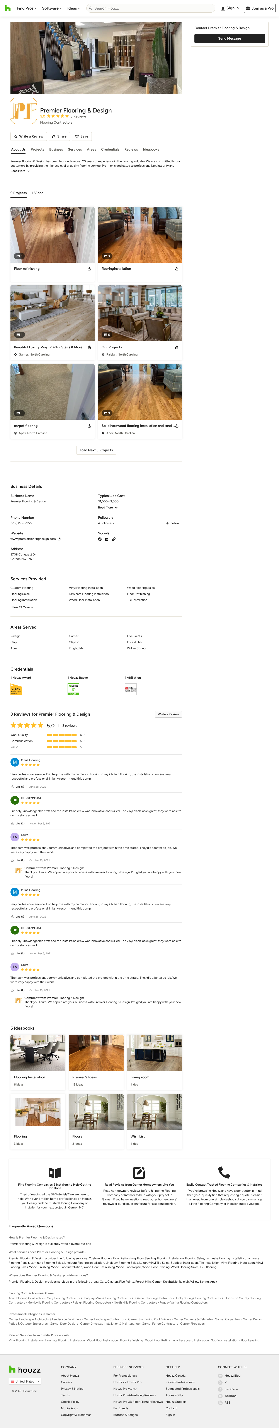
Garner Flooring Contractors (154, 1298)
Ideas (72, 8)
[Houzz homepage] (7, 8)
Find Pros (25, 8)
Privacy (66, 1389)
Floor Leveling (249, 1340)
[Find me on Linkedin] (107, 539)
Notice (78, 1389)
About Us (18, 149)
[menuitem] (26, 8)
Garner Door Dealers (64, 1324)
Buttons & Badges (125, 1415)
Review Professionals (180, 1382)
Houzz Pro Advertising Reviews (134, 1395)
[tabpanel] (96, 329)
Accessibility (174, 1395)
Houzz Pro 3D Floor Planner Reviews (138, 1402)
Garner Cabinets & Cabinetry (193, 1319)
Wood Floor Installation (102, 1340)
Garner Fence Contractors (160, 1324)
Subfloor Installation (224, 1340)
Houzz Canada (175, 1376)
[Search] (90, 8)
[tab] (18, 192)
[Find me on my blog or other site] (114, 539)
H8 (14, 800)
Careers (66, 1382)
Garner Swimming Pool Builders (150, 1319)
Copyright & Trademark (76, 1415)
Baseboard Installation (194, 1340)
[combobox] (150, 8)
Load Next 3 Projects (96, 450)
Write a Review (168, 714)
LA (15, 837)
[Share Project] (89, 268)
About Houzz (70, 1376)
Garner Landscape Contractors (105, 1319)
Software (50, 8)
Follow (174, 523)
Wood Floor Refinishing (161, 1340)
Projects (37, 149)
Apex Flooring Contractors (27, 1298)
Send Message (229, 38)
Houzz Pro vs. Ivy (124, 1389)
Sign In (170, 1415)
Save (84, 136)
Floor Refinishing (131, 1340)
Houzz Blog (232, 1376)
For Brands (120, 1408)
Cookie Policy (70, 1402)
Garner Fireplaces (192, 1324)
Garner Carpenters (228, 1319)
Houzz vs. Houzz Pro (127, 1382)
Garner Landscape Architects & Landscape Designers (45, 1319)
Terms (65, 1395)
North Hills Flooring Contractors (135, 1302)
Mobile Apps (69, 1408)
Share (61, 136)
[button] (96, 686)
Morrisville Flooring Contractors (48, 1302)
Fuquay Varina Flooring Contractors (184, 1302)
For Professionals (125, 1376)
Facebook (231, 1389)
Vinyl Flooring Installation (26, 1340)
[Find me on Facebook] (100, 539)
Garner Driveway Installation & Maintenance (110, 1324)
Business (56, 149)
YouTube (230, 1396)
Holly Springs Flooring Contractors (199, 1298)
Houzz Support (176, 1402)
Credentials (110, 149)
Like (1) (20, 786)
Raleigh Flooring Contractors (92, 1302)
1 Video (37, 193)
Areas (91, 149)
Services (75, 149)
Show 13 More (20, 607)
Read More (17, 171)
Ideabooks (151, 149)
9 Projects (18, 193)
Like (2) (20, 823)
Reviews (131, 149)
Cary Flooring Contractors (64, 1298)
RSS (228, 1403)
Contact (171, 1408)
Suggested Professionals (183, 1389)
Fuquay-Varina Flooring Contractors (108, 1298)
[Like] (12, 787)
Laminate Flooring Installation (65, 1340)
